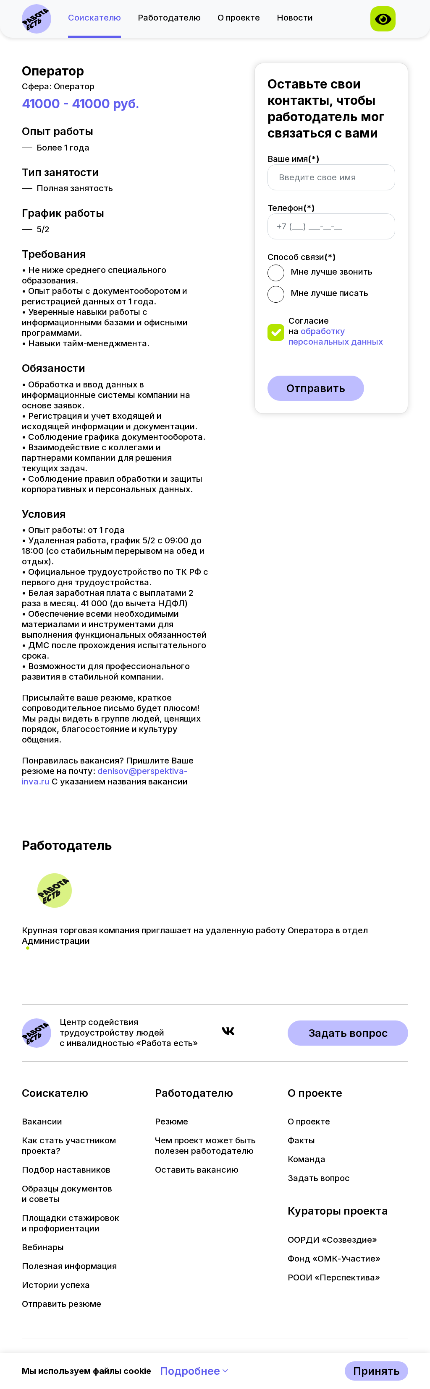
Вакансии (42, 1121)
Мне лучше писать (329, 293)
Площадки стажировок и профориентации (70, 1223)
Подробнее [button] (191, 1371)
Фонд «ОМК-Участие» (334, 1259)
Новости (295, 18)
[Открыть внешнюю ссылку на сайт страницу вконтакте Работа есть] (228, 1033)
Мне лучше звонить (331, 272)
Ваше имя (293, 159)
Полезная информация (69, 1266)
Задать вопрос (348, 1033)
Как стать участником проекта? (69, 1145)
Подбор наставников (66, 1170)
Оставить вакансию (197, 1170)
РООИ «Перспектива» (334, 1277)
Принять (376, 1371)
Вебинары (43, 1247)
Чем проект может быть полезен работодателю (205, 1145)
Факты (301, 1140)
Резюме (171, 1121)
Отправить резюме (61, 1304)
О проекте (239, 18)
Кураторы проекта (338, 1211)
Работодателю (169, 18)
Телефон (291, 208)
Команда (306, 1159)
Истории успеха (56, 1285)
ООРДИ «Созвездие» (332, 1240)
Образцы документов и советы (67, 1194)
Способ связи (301, 257)
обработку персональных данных (335, 336)
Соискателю (94, 18)
